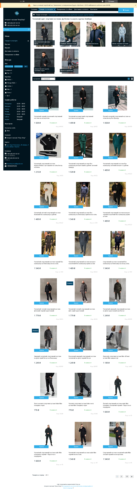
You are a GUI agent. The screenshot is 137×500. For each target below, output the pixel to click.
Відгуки (7, 48)
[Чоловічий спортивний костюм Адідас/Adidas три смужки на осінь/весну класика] (48, 145)
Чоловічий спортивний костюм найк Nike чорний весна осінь (82, 453)
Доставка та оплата (12, 51)
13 (127, 476)
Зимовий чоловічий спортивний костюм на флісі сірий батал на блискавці (47, 357)
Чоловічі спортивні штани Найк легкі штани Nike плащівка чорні (81, 404)
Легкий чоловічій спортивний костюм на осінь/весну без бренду (116, 117)
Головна (34, 9)
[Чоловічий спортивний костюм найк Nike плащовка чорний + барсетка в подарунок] (48, 434)
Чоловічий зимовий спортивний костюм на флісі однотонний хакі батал (116, 310)
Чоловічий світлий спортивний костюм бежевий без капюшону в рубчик (47, 213)
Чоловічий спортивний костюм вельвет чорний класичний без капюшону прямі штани (116, 214)
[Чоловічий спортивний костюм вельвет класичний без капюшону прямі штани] (83, 243)
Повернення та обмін (64, 9)
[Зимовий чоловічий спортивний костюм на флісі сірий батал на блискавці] (48, 337)
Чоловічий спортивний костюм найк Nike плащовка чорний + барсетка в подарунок (48, 454)
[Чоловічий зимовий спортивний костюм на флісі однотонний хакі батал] (117, 290)
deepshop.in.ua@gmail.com (15, 164)
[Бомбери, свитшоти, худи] (70, 34)
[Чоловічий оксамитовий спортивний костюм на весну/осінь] (83, 98)
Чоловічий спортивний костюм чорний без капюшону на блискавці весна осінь (48, 262)
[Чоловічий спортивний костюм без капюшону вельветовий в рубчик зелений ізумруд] (83, 145)
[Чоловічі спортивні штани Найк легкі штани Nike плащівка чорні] (83, 385)
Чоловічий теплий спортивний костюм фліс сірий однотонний (82, 310)
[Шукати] (28, 29)
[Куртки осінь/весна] (96, 34)
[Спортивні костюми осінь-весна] (44, 34)
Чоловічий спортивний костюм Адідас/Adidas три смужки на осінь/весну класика (48, 165)
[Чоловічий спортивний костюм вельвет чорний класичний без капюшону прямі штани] (117, 194)
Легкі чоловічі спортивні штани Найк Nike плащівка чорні (48, 404)
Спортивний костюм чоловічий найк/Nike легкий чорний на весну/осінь (117, 453)
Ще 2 (8, 95)
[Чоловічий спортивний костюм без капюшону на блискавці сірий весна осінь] (83, 194)
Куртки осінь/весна (92, 43)
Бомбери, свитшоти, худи (68, 43)
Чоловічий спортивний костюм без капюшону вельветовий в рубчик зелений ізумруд (83, 165)
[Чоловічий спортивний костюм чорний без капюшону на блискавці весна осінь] (48, 243)
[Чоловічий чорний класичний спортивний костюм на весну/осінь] (48, 98)
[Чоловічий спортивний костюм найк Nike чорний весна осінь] (83, 434)
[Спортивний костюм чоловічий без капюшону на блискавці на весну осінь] (117, 243)
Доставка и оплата (81, 9)
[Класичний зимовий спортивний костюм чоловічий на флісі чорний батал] (83, 337)
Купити (41, 110)
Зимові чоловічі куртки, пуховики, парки (42, 69)
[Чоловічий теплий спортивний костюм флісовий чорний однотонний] (48, 290)
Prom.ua (78, 484)
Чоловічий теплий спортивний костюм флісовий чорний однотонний (47, 310)
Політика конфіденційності (85, 486)
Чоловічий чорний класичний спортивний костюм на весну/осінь (48, 117)
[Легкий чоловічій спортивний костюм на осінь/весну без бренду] (117, 98)
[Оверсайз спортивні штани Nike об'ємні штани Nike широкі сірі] (117, 337)
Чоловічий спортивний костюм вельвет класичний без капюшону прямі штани (82, 262)
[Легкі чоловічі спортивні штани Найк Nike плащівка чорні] (48, 385)
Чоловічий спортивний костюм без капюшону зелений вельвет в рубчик (115, 164)
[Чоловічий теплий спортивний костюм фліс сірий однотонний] (83, 290)
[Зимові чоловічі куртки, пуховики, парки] (44, 61)
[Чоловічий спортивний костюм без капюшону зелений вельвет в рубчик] (117, 145)
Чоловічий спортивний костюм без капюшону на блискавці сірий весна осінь (83, 213)
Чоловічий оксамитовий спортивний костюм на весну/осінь (81, 117)
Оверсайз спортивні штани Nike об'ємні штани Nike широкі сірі (116, 357)
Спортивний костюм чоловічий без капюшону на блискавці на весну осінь (116, 262)
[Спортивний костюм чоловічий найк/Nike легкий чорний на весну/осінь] (117, 434)
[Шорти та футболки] (70, 61)
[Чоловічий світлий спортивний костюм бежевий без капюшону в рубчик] (48, 194)
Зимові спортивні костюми (120, 43)
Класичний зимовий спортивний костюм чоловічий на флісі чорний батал (82, 357)
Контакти (93, 9)
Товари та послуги (46, 9)
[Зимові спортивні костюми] (122, 34)
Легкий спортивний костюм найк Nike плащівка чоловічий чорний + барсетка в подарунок (117, 405)
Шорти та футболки (67, 70)
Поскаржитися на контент (69, 486)
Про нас (7, 44)
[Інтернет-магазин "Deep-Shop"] (17, 13)
